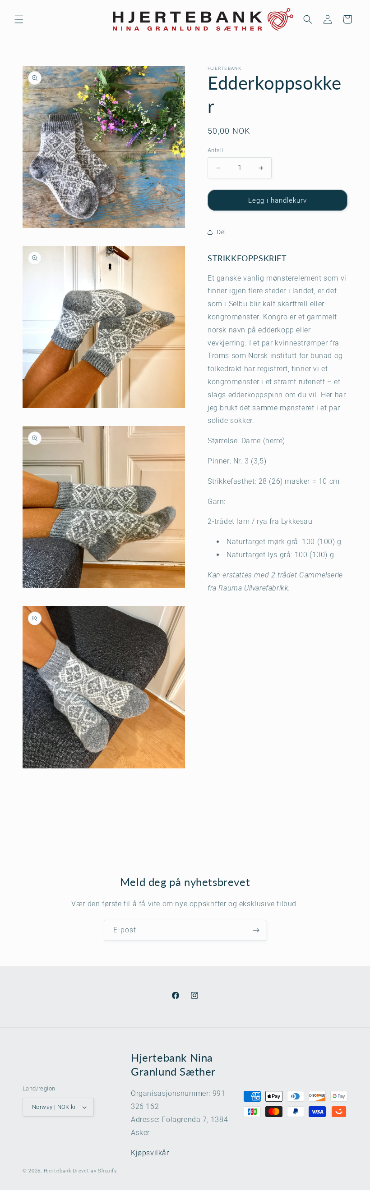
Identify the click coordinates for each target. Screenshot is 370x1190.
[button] (19, 19)
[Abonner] (256, 930)
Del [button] (221, 232)
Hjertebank (57, 1171)
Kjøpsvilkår (150, 1153)
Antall (215, 150)
